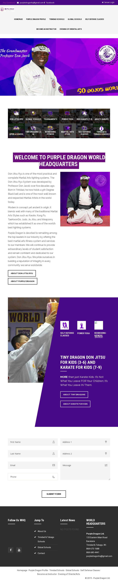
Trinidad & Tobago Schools (102, 133)
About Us (42, 531)
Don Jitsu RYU (16, 119)
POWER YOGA (83, 333)
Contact (41, 553)
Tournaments (50, 119)
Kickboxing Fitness (50, 133)
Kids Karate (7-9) (84, 119)
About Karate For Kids (75, 404)
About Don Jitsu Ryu (22, 273)
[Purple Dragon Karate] (7, 9)
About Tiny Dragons (74, 395)
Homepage (18, 19)
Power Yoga (67, 119)
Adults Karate (102, 119)
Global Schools (75, 19)
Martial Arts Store (67, 133)
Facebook (50, 2)
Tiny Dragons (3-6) (33, 133)
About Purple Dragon (22, 281)
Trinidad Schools (56, 19)
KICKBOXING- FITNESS (100, 334)
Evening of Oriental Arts (71, 29)
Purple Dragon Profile (36, 19)
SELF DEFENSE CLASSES (67, 334)
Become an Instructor (46, 29)
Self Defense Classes (94, 19)
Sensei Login (109, 2)
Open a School (16, 134)
